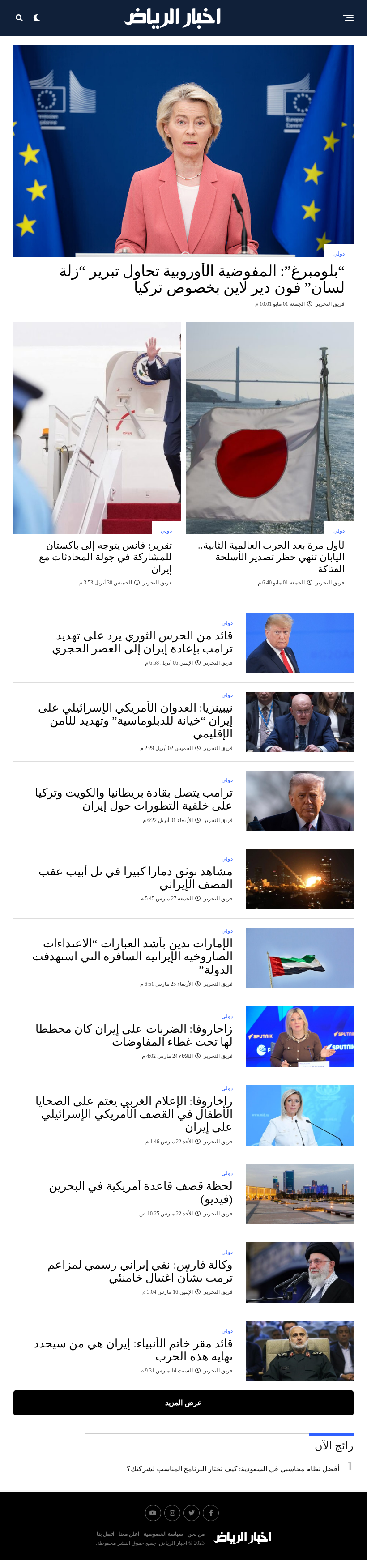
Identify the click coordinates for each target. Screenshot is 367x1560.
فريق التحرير (330, 304)
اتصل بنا (105, 1534)
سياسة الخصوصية (163, 1534)
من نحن (196, 1534)
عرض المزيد (183, 1403)
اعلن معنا (129, 1534)
